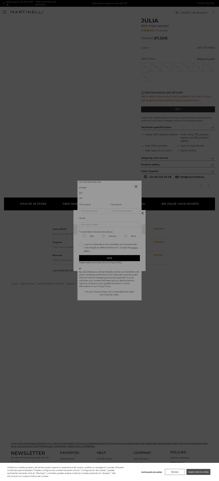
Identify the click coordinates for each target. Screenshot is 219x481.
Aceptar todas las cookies (198, 472)
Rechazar (175, 472)
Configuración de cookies (151, 472)
